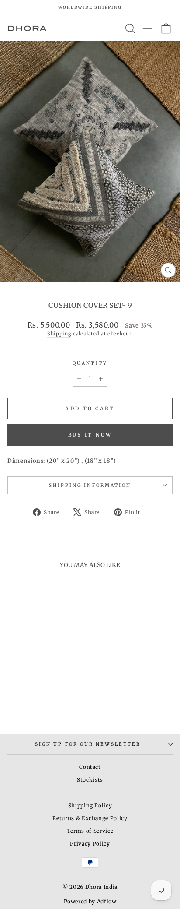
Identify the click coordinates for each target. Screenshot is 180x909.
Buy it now (90, 435)
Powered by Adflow (90, 901)
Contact (90, 767)
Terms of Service (90, 831)
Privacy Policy (90, 843)
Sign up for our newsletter (88, 744)
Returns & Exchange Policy (89, 818)
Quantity (90, 363)
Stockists (90, 779)
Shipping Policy (90, 805)
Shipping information (90, 485)
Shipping (59, 334)
